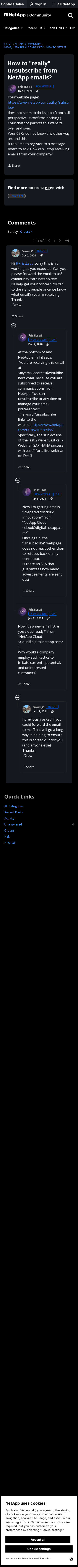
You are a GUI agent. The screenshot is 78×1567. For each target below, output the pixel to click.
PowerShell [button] (16, 196)
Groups (9, 830)
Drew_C (27, 251)
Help (7, 836)
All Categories (14, 806)
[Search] (70, 15)
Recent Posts (13, 812)
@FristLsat (24, 263)
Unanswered (39, 824)
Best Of (9, 843)
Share (14, 165)
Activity (9, 818)
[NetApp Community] (27, 15)
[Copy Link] (37, 91)
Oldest (25, 231)
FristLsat (25, 87)
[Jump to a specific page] (66, 240)
